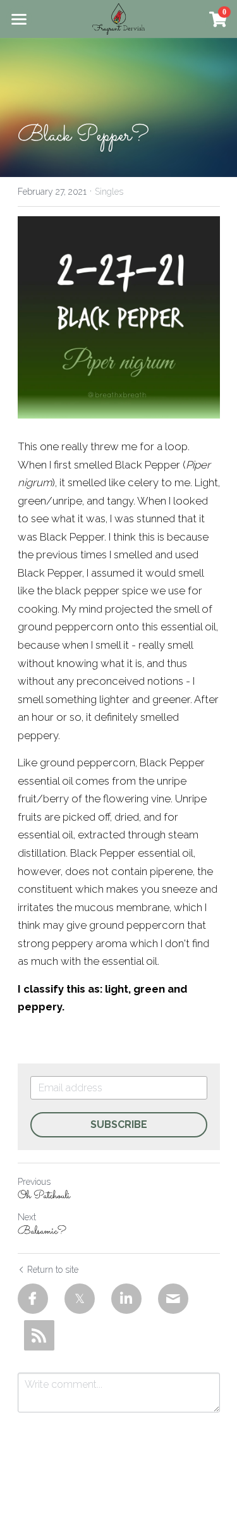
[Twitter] (79, 1298)
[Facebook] (33, 1298)
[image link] (118, 18)
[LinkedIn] (126, 1298)
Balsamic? (42, 1232)
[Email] (173, 1298)
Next (27, 1217)
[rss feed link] (39, 1335)
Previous (34, 1182)
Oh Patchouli (44, 1196)
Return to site (52, 1270)
